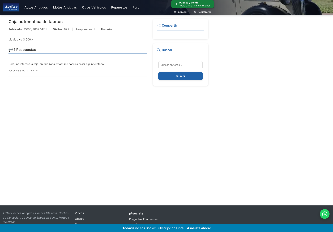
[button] (180, 27)
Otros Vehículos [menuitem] (94, 7)
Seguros (80, 224)
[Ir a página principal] (11, 7)
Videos (79, 213)
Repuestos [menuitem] (119, 7)
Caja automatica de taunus (35, 21)
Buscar (180, 76)
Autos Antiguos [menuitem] (36, 7)
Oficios (79, 218)
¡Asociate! (136, 213)
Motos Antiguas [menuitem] (65, 7)
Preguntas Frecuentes (143, 219)
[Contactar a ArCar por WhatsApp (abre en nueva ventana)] (325, 214)
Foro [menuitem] (136, 7)
